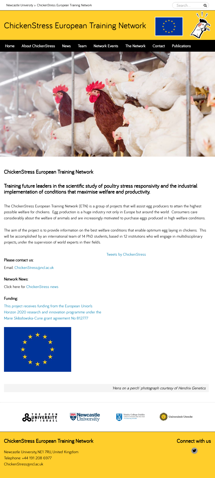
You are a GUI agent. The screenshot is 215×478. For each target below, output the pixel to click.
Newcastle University (19, 5)
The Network (135, 45)
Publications (181, 45)
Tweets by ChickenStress (126, 254)
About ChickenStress (38, 45)
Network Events (106, 45)
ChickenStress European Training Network (75, 25)
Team (82, 45)
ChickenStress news (42, 286)
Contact (159, 45)
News (66, 45)
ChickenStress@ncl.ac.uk (34, 267)
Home (9, 45)
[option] (107, 104)
